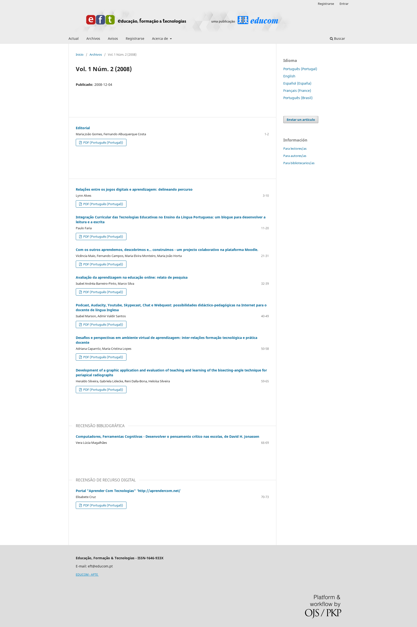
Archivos (93, 38)
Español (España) (297, 83)
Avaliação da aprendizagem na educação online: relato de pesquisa (132, 277)
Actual (74, 38)
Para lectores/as (294, 148)
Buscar (339, 38)
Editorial (83, 128)
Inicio (79, 54)
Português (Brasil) (298, 97)
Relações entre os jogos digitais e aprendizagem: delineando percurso (134, 189)
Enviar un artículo (301, 119)
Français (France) (297, 90)
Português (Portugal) (300, 69)
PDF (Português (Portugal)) (103, 142)
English (289, 76)
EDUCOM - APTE (87, 575)
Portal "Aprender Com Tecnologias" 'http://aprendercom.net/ (128, 490)
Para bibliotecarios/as (298, 163)
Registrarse (135, 38)
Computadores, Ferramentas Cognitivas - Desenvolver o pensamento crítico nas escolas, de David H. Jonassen (167, 436)
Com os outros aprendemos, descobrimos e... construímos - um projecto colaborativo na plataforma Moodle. (167, 249)
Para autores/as (294, 156)
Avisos (113, 38)
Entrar (344, 3)
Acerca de (160, 38)
